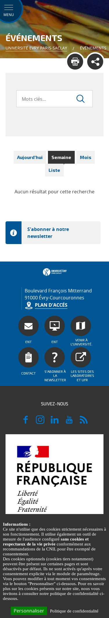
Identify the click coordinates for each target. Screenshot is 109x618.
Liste (54, 170)
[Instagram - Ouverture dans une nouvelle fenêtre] (40, 422)
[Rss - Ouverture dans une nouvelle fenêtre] (83, 422)
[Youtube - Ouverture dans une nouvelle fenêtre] (69, 422)
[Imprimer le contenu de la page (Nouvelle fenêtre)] (75, 61)
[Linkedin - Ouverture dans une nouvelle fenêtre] (54, 422)
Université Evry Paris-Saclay (36, 48)
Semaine (61, 157)
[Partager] (95, 61)
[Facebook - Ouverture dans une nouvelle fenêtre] (25, 422)
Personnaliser (29, 611)
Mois (85, 157)
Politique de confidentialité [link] (74, 611)
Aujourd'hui (30, 157)
